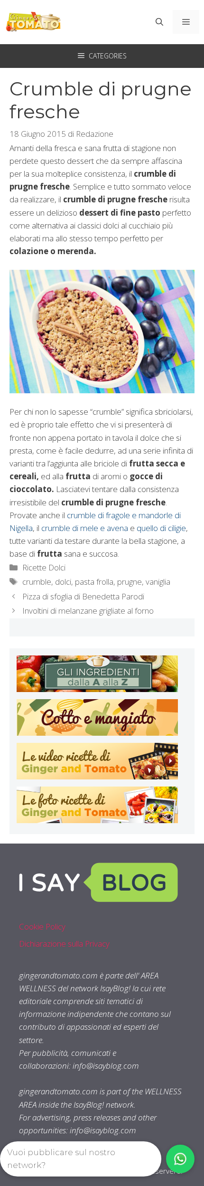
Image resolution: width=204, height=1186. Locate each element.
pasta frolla (94, 581)
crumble (36, 581)
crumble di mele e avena (84, 527)
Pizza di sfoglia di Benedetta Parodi (83, 596)
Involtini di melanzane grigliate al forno (88, 610)
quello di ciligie (161, 527)
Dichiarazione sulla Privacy (64, 943)
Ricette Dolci (43, 567)
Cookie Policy (42, 926)
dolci (63, 581)
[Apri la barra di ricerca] (159, 22)
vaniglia (158, 581)
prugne (129, 581)
